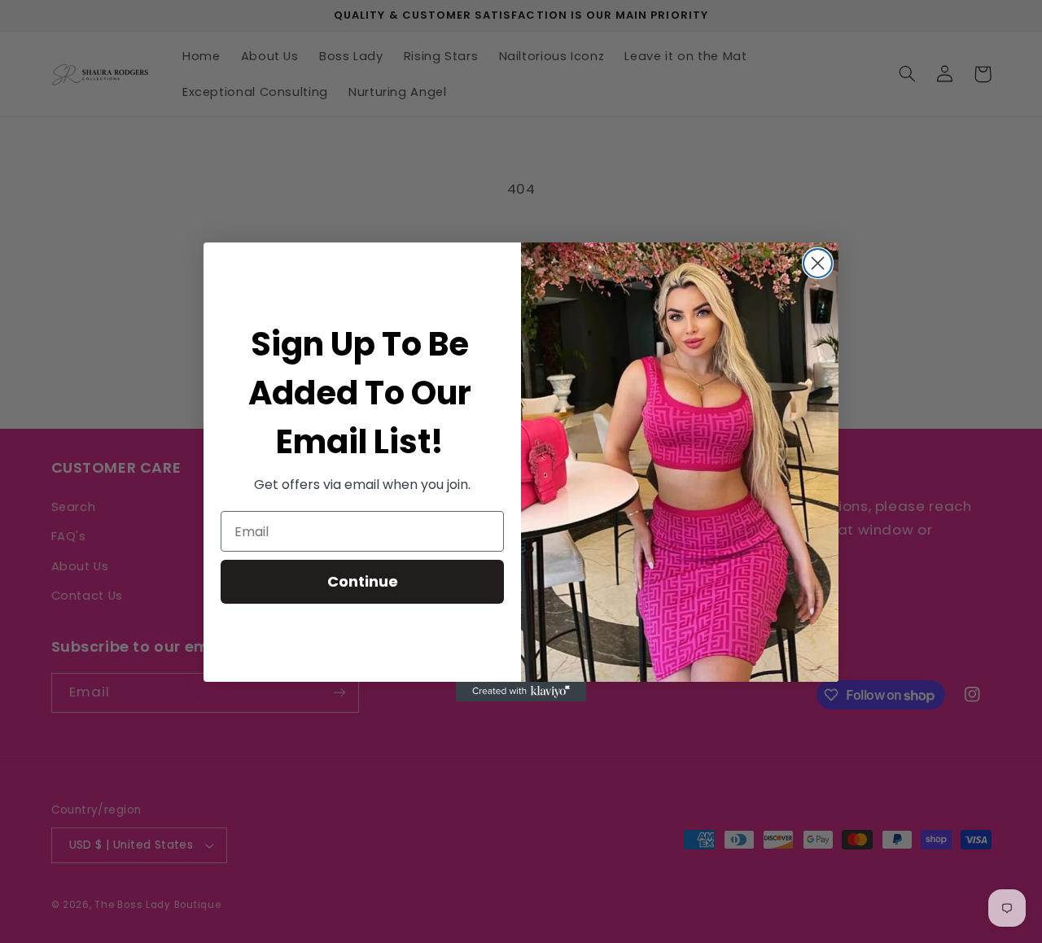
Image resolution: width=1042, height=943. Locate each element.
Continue (362, 581)
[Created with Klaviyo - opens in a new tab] (521, 691)
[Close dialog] (817, 263)
